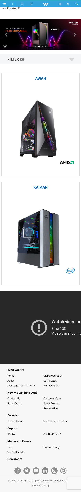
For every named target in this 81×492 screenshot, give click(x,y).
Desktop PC (14, 8)
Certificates (50, 380)
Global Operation (53, 376)
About (10, 380)
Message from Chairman (21, 385)
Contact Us (13, 398)
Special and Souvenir (55, 421)
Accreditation (51, 385)
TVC (9, 447)
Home (10, 376)
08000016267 (52, 434)
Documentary (51, 447)
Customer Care (52, 398)
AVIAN (40, 78)
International (14, 421)
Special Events (15, 452)
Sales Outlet (14, 403)
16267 (11, 434)
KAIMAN (40, 187)
